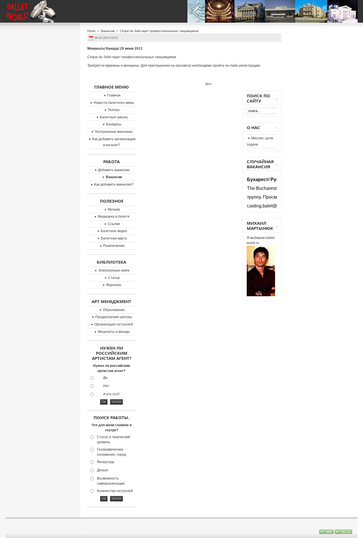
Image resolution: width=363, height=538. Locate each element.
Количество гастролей (115, 491)
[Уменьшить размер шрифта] (335, 7)
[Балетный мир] (36, 11)
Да (105, 378)
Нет (106, 386)
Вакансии (108, 31)
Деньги (102, 470)
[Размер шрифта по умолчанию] (330, 7)
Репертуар (105, 462)
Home (91, 31)
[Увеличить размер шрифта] (324, 7)
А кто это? (111, 394)
